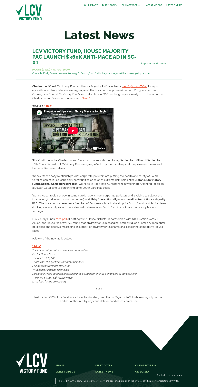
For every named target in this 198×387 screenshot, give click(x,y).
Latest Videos (153, 5)
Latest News (174, 5)
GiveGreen (142, 371)
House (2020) (41, 69)
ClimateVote (131, 5)
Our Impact (91, 5)
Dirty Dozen (109, 5)
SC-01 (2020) (61, 69)
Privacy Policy (175, 375)
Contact (161, 375)
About (60, 365)
